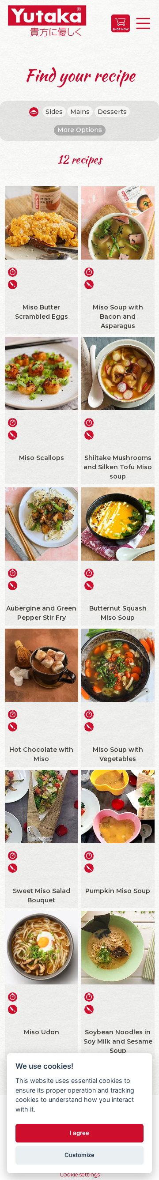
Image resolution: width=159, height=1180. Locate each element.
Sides (54, 112)
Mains (80, 112)
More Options (79, 130)
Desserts (112, 112)
